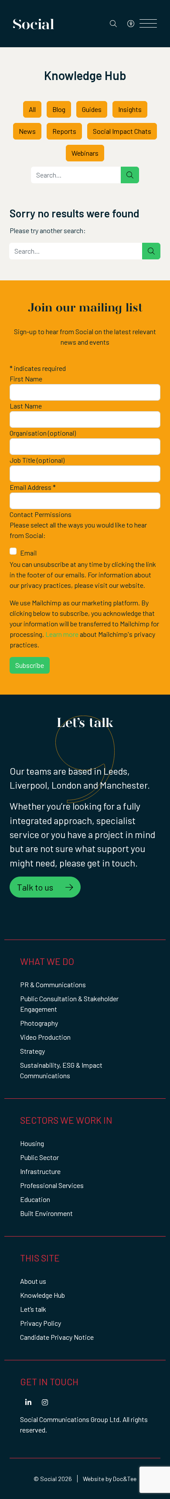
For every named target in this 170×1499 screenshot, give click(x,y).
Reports (64, 131)
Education (35, 1199)
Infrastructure (40, 1171)
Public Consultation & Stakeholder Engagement (69, 1003)
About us (33, 1281)
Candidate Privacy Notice (57, 1337)
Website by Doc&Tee (109, 1478)
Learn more (61, 634)
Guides (92, 109)
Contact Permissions (40, 514)
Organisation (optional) (43, 433)
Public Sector (39, 1157)
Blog (58, 109)
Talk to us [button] (36, 887)
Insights (130, 109)
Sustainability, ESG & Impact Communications (61, 1070)
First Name (26, 378)
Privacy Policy (40, 1323)
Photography (39, 1023)
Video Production (45, 1037)
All (32, 109)
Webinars (85, 153)
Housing (32, 1143)
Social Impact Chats (122, 131)
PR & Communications (53, 984)
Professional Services (52, 1185)
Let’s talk (33, 1309)
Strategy (32, 1051)
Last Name (26, 406)
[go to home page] (33, 23)
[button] (28, 1402)
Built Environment (46, 1213)
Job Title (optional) (37, 460)
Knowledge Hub (42, 1295)
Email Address (33, 487)
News (27, 131)
